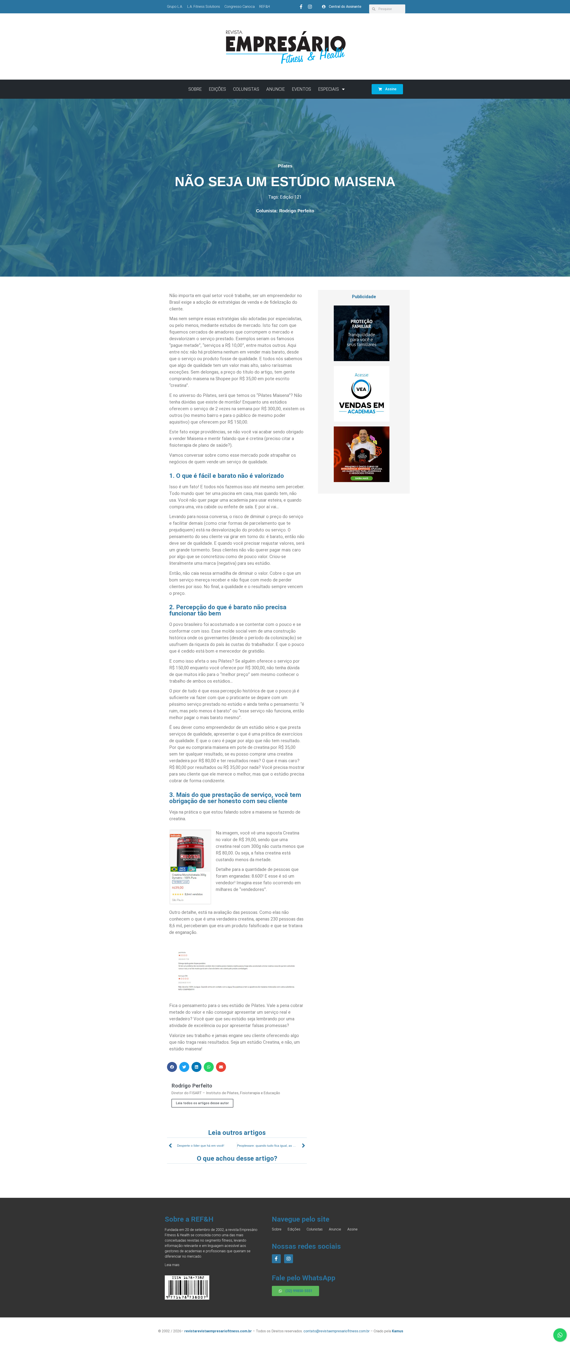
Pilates (285, 165)
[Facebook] (276, 1258)
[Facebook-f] (301, 6)
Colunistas (246, 89)
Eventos (301, 89)
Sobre (195, 89)
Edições (217, 89)
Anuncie (275, 89)
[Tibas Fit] (361, 480)
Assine (352, 1229)
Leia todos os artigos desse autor (202, 1103)
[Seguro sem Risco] (361, 360)
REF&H (264, 6)
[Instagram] (309, 6)
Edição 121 (291, 197)
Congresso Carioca (239, 6)
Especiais (328, 89)
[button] (172, 1067)
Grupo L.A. (175, 6)
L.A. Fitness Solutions (203, 6)
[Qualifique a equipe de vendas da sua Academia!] (361, 420)
